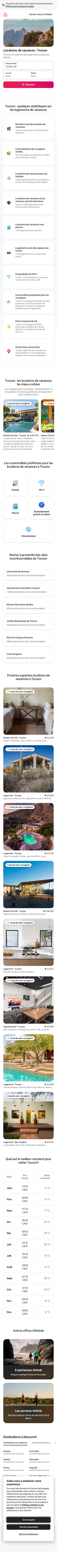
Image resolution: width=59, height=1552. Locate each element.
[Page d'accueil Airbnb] (5, 14)
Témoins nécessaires (28, 1527)
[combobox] (28, 66)
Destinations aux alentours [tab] (15, 1442)
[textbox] (15, 76)
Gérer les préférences (28, 1534)
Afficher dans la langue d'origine (19, 6)
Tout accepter (28, 1520)
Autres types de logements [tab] (44, 1442)
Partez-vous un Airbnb (40, 14)
